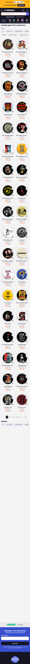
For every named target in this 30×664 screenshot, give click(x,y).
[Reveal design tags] (12, 49)
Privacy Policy (18, 646)
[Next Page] (25, 417)
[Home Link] (9, 10)
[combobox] (13, 13)
